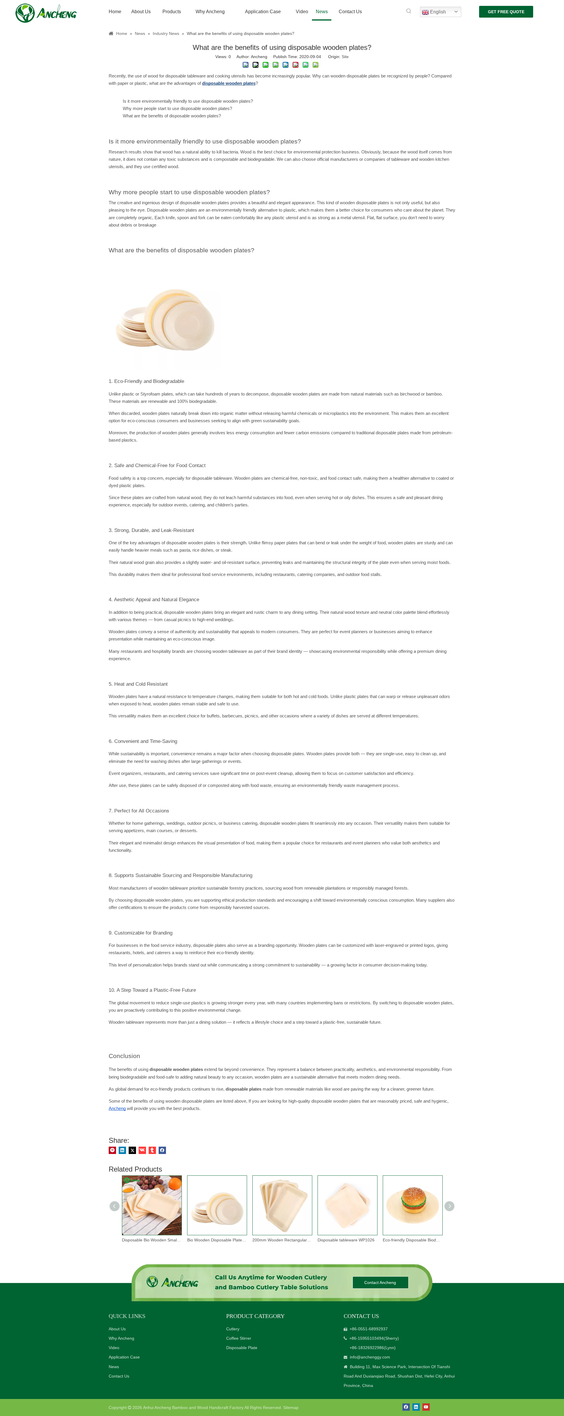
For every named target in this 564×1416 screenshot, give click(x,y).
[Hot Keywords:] (409, 11)
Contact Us (119, 1376)
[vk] (142, 1150)
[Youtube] (426, 1407)
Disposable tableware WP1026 (346, 1240)
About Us (117, 1329)
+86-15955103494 (366, 1338)
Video (114, 1347)
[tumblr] (152, 1150)
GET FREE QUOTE (506, 11)
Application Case (124, 1357)
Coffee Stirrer (238, 1338)
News (114, 1366)
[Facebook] (162, 1150)
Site (345, 56)
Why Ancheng (121, 1338)
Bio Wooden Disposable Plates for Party (216, 1240)
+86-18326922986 (367, 1347)
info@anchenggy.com (370, 1357)
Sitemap (290, 1407)
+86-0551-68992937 (369, 1329)
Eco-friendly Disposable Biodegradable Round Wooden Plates (412, 1240)
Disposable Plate (241, 1347)
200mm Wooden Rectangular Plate (282, 1240)
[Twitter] (132, 1150)
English (437, 11)
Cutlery (232, 1329)
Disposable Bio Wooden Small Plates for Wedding (151, 1240)
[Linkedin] (122, 1150)
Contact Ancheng (380, 1282)
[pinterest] (112, 1150)
